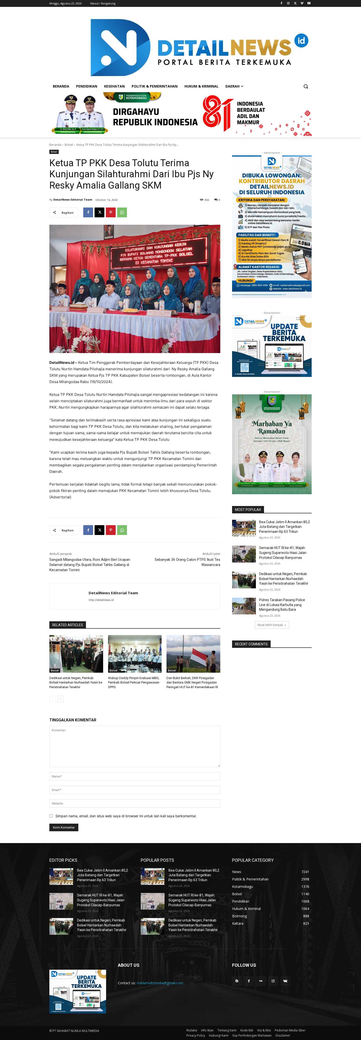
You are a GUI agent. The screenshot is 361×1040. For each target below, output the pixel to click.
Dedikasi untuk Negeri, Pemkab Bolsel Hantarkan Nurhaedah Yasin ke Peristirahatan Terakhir (75, 682)
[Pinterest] (111, 212)
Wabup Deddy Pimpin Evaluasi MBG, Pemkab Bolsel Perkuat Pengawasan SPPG (133, 682)
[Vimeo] (302, 3)
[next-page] (60, 699)
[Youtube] (309, 3)
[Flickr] (261, 981)
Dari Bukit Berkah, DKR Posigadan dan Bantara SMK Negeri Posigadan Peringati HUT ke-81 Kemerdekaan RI (192, 682)
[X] (295, 3)
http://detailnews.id (101, 600)
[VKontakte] (285, 981)
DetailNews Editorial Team (72, 199)
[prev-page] (52, 699)
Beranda (55, 145)
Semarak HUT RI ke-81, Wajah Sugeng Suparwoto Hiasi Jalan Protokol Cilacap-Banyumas (282, 552)
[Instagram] (288, 3)
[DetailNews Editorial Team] (69, 596)
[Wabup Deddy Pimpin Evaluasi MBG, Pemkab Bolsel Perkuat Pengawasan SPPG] (135, 654)
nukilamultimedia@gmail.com (160, 983)
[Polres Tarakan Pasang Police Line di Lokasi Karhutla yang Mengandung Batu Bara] (244, 606)
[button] (306, 86)
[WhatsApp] (122, 212)
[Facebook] (281, 3)
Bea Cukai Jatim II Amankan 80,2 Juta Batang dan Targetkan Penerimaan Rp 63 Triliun (284, 527)
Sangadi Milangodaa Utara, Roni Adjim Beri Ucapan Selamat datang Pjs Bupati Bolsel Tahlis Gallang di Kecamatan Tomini (89, 564)
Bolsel (69, 145)
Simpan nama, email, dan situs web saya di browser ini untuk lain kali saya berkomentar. (126, 816)
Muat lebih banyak (270, 625)
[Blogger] (237, 981)
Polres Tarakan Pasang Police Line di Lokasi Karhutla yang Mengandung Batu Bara (282, 604)
